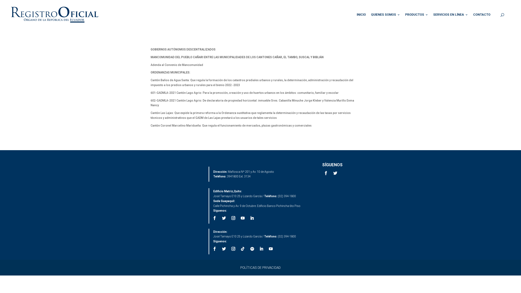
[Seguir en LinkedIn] (252, 218)
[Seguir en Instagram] (233, 218)
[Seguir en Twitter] (335, 173)
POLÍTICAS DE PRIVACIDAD (260, 268)
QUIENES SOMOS (383, 14)
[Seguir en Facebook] (326, 173)
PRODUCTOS (414, 14)
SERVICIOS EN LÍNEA (448, 14)
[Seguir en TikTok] (243, 249)
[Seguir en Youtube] (243, 218)
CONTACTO (481, 14)
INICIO (361, 14)
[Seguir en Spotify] (252, 249)
